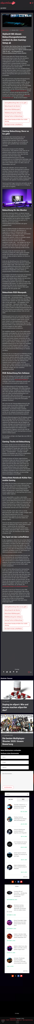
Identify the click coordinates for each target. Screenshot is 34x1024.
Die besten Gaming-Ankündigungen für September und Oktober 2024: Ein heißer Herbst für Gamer (16, 908)
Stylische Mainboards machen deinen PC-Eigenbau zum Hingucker (20, 831)
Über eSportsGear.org (28, 1020)
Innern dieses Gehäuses (21, 379)
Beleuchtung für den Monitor (12, 106)
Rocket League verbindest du (19, 91)
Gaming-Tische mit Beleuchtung (13, 116)
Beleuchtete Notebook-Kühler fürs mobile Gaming (16, 120)
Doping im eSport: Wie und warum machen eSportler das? (15, 707)
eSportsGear (13, 1018)
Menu (4, 8)
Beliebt (11, 799)
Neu (23, 799)
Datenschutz (13, 1020)
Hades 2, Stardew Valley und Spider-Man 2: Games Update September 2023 (20, 935)
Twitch (7, 1020)
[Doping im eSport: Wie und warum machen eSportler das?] (17, 689)
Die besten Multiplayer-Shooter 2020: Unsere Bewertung (13, 741)
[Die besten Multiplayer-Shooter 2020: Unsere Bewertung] (17, 723)
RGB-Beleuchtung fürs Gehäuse (13, 113)
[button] (13, 882)
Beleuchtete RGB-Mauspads (12, 109)
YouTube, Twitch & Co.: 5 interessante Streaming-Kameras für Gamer (20, 806)
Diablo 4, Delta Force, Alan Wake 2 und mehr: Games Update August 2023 (20, 947)
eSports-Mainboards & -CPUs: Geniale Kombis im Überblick (20, 867)
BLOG (16, 886)
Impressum (19, 1020)
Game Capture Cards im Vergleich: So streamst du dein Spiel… (20, 854)
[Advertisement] (17, 652)
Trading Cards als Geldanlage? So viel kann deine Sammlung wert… (20, 818)
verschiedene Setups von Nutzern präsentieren (15, 586)
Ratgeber (21, 30)
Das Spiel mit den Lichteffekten (13, 124)
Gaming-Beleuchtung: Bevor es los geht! (15, 102)
